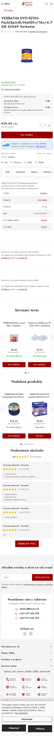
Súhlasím (40, 728)
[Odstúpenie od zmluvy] (27, 679)
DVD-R (44, 227)
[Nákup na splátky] (42, 687)
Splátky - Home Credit (41, 671)
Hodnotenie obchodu (27, 450)
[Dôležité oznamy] (27, 694)
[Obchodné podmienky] (11, 679)
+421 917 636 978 (29, 613)
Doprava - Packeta (24, 671)
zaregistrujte (22, 258)
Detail (39, 436)
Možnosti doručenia (12, 89)
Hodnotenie (20, 172)
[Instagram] (30, 633)
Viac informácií (21, 713)
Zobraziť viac (27, 543)
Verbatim (11, 157)
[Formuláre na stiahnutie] (11, 687)
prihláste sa (5, 258)
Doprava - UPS (10, 671)
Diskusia (34, 172)
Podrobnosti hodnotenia (37, 31)
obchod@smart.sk (29, 609)
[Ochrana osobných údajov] (42, 679)
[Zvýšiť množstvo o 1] (49, 125)
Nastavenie (27, 719)
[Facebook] (24, 633)
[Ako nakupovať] (27, 687)
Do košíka (27, 135)
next (52, 338)
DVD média (42, 200)
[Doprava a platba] (11, 694)
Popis (8, 172)
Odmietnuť (14, 728)
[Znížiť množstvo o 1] (41, 125)
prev (2, 338)
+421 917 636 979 (29, 618)
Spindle (44, 220)
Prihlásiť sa (42, 577)
